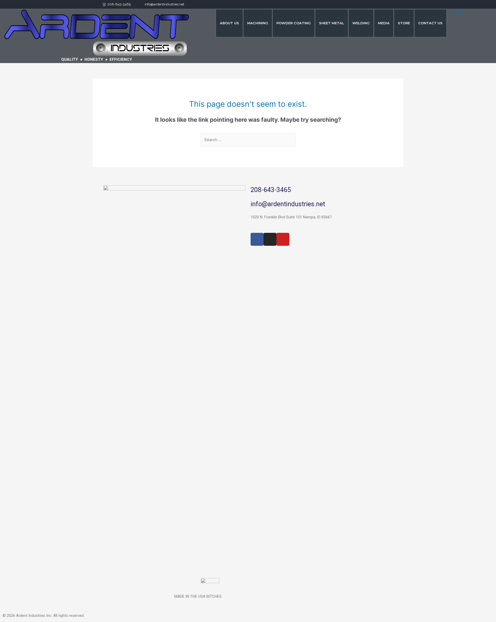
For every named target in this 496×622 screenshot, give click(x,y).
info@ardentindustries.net (288, 204)
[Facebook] (257, 239)
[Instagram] (270, 239)
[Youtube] (282, 239)
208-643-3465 (271, 190)
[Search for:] (248, 139)
